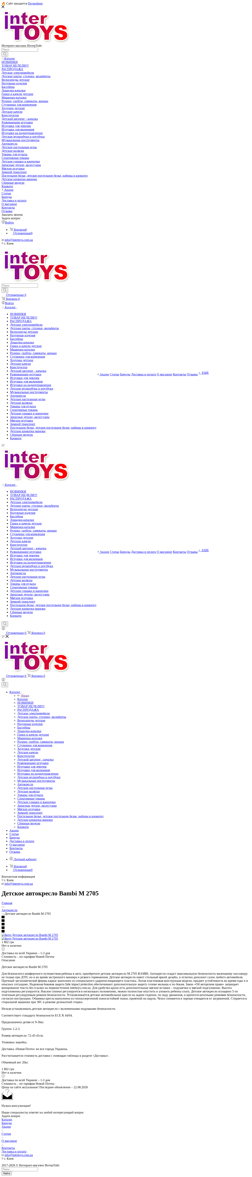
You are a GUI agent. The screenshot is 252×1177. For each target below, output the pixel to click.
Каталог (22, 699)
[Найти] (5, 54)
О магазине (9, 1140)
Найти (6, 1173)
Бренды (7, 1123)
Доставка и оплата (14, 1151)
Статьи (6, 1133)
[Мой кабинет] (3, 629)
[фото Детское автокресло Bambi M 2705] (30, 935)
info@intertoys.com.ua (19, 240)
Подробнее (35, 3)
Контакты (8, 1148)
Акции (6, 1126)
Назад (25, 695)
